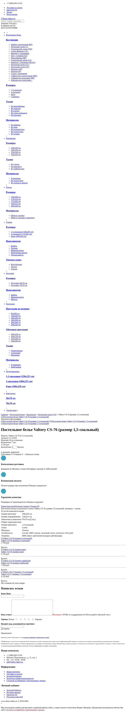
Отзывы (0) (34, 506)
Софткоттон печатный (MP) (22, 78)
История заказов (13, 692)
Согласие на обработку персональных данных (26, 681)
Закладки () (12, 695)
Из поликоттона (17, 129)
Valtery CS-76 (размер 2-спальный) (15, 541)
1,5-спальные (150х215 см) (20, 376)
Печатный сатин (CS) (20, 67)
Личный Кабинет (14, 690)
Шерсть (14, 299)
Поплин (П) (16, 71)
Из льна (14, 127)
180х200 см (15, 320)
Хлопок (14, 248)
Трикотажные (16, 351)
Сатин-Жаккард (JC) (19, 51)
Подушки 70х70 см (19, 285)
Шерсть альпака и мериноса (23, 218)
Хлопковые (16, 178)
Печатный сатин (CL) (20, 65)
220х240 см (15, 152)
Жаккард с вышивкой (20, 53)
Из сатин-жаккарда (19, 113)
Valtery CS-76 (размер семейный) (15, 563)
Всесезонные (16, 264)
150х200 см (15, 197)
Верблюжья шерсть (19, 253)
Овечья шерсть (17, 255)
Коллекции (12, 40)
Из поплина (16, 115)
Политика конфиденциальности (20, 678)
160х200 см (15, 318)
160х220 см (15, 148)
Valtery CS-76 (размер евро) (12, 552)
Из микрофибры (18, 106)
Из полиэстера (17, 132)
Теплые (14, 269)
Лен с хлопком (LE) (19, 56)
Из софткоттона (17, 169)
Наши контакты (13, 672)
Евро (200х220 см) (18, 236)
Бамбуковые (16, 367)
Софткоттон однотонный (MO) (24, 76)
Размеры (11, 85)
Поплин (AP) (16, 69)
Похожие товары (22, 506)
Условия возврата (14, 676)
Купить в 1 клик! (11, 449)
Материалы (12, 120)
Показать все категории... (21, 80)
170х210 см (15, 199)
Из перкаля (15, 108)
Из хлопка (15, 134)
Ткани (9, 101)
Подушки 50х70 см (19, 283)
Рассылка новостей (15, 697)
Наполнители (13, 241)
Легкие (14, 267)
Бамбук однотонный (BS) (21, 44)
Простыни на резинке (17, 308)
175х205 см (15, 201)
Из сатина (15, 111)
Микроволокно (17, 250)
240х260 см (15, 341)
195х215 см (15, 204)
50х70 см (10, 398)
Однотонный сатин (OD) (21, 49)
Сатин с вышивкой (19, 74)
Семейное (15, 97)
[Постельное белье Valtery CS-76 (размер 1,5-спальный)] (25, 417)
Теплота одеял (13, 259)
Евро (13, 94)
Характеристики (8, 506)
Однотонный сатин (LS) (21, 60)
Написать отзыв (32, 454)
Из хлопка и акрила (19, 183)
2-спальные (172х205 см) (21, 234)
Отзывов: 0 (18, 454)
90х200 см (15, 314)
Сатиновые (15, 353)
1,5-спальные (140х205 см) (22, 232)
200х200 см (15, 322)
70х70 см (10, 403)
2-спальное (15, 92)
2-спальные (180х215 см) (19, 381)
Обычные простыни (17, 329)
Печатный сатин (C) (19, 47)
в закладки (5, 452)
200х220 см (15, 206)
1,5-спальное (16, 90)
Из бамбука (15, 125)
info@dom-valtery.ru (15, 662)
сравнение (15, 452)
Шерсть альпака (17, 215)
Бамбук (14, 246)
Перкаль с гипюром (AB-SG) (23, 62)
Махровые (15, 355)
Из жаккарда (16, 167)
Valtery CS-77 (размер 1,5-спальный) (16, 574)
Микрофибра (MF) (19, 58)
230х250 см (15, 155)
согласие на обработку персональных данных (25, 710)
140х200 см (15, 316)
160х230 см (15, 150)
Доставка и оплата (14, 674)
